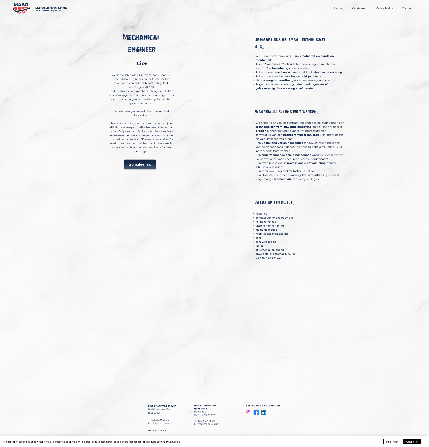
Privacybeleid (173, 441)
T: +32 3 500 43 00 (158, 419)
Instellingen (392, 441)
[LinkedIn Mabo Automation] (263, 412)
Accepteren (412, 441)
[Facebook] (256, 412)
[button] (140, 164)
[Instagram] (248, 412)
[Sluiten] (425, 441)
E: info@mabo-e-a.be (160, 423)
